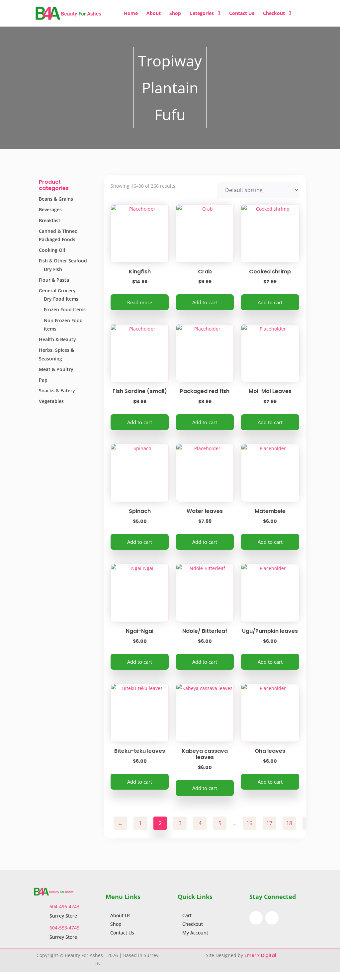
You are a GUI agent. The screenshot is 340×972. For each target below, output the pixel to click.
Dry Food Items (61, 299)
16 (249, 823)
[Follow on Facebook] (256, 917)
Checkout (274, 13)
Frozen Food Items (65, 309)
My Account (195, 932)
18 (289, 823)
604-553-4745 (64, 927)
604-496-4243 (64, 906)
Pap (43, 380)
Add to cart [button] (204, 302)
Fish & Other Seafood (63, 260)
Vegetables (51, 401)
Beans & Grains (56, 199)
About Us (121, 915)
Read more (139, 302)
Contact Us (241, 13)
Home (131, 13)
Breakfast (49, 220)
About (153, 13)
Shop (175, 13)
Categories (202, 13)
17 (269, 823)
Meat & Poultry (56, 369)
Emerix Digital (261, 955)
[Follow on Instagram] (272, 917)
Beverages (50, 209)
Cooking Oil (52, 250)
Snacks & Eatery (57, 390)
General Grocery (57, 290)
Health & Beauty (57, 339)
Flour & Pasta (54, 280)
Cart (187, 915)
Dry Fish (53, 269)
